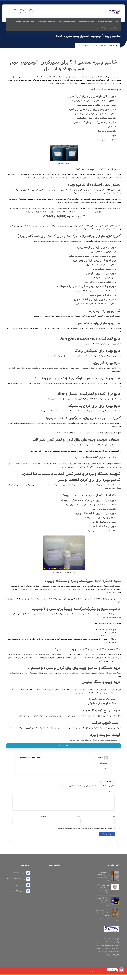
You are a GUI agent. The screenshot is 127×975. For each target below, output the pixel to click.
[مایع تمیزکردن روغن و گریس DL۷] (115, 901)
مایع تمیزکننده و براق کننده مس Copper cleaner (102, 913)
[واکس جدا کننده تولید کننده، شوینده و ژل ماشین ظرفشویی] (115, 11)
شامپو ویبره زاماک (106, 139)
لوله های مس (98, 251)
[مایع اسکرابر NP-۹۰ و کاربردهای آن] (115, 888)
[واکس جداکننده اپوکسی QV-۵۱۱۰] (115, 875)
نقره (114, 135)
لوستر (87, 247)
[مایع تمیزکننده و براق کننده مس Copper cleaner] (115, 913)
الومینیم (95, 311)
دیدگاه (112, 792)
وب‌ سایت (43, 816)
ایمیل (78, 816)
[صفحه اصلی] (116, 46)
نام (113, 816)
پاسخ (106, 768)
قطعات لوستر (105, 485)
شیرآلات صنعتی (83, 457)
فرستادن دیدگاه (106, 834)
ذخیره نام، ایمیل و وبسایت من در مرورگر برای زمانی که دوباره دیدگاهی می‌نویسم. (85, 828)
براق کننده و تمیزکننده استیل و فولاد (85, 393)
